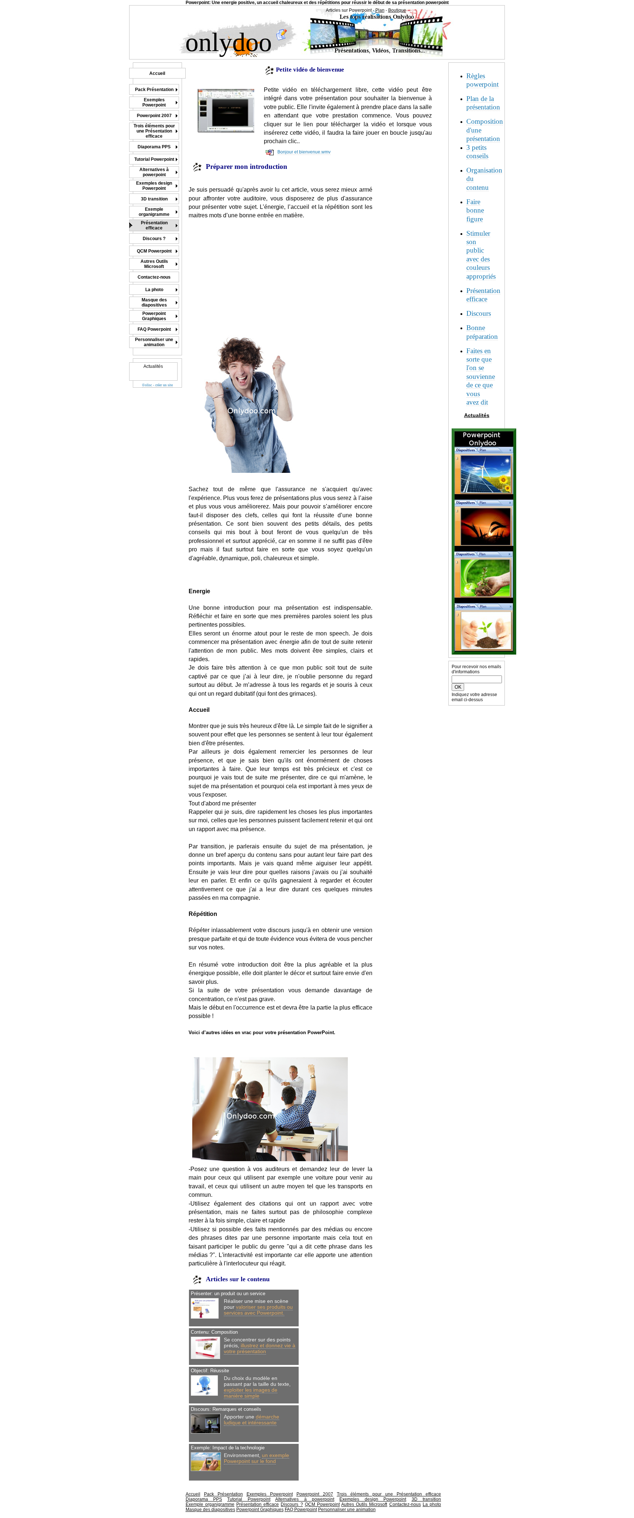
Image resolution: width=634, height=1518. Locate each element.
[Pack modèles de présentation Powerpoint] (484, 653)
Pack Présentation (223, 1494)
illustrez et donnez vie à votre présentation (259, 1348)
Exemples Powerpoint (270, 1494)
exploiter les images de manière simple (250, 1393)
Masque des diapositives (210, 1509)
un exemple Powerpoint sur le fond (256, 1458)
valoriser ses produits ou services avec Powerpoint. (258, 1310)
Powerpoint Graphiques (260, 1509)
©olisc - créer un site (157, 385)
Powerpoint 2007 (314, 1494)
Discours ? (292, 1504)
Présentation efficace (257, 1504)
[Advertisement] (250, 271)
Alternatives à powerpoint (304, 1499)
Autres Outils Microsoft (364, 1504)
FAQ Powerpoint (301, 1509)
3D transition (426, 1499)
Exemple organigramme (210, 1504)
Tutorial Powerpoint (248, 1499)
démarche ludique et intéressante (251, 1419)
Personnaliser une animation (347, 1509)
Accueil (193, 1494)
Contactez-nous (405, 1504)
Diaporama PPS (204, 1499)
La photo (432, 1504)
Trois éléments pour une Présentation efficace (389, 1494)
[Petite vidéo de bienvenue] (226, 110)
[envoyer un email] (281, 39)
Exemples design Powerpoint (372, 1499)
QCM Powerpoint (322, 1504)
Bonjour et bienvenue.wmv (304, 152)
